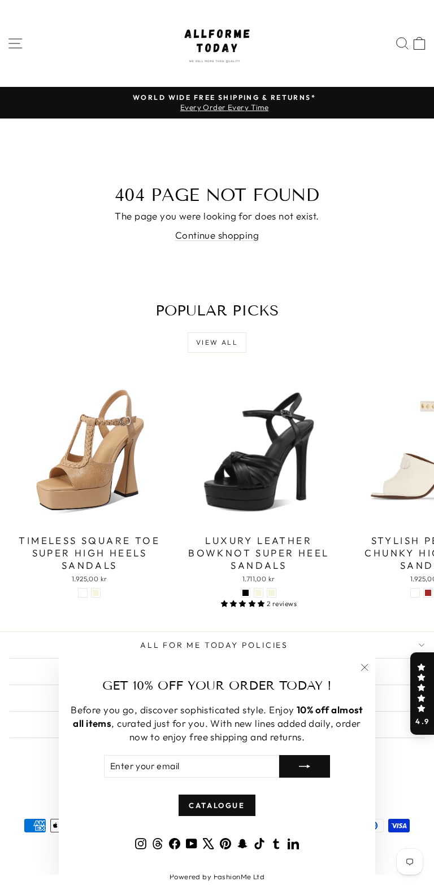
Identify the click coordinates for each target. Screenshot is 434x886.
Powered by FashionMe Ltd (217, 876)
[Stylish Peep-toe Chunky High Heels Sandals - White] (415, 593)
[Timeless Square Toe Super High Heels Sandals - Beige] (96, 593)
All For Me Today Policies (214, 645)
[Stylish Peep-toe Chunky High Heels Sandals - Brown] (428, 593)
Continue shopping (217, 235)
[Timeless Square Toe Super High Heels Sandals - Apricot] (83, 593)
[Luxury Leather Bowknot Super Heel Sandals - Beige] (271, 593)
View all (217, 342)
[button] (422, 693)
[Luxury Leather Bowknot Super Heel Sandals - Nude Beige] (258, 593)
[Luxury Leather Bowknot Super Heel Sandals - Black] (245, 593)
